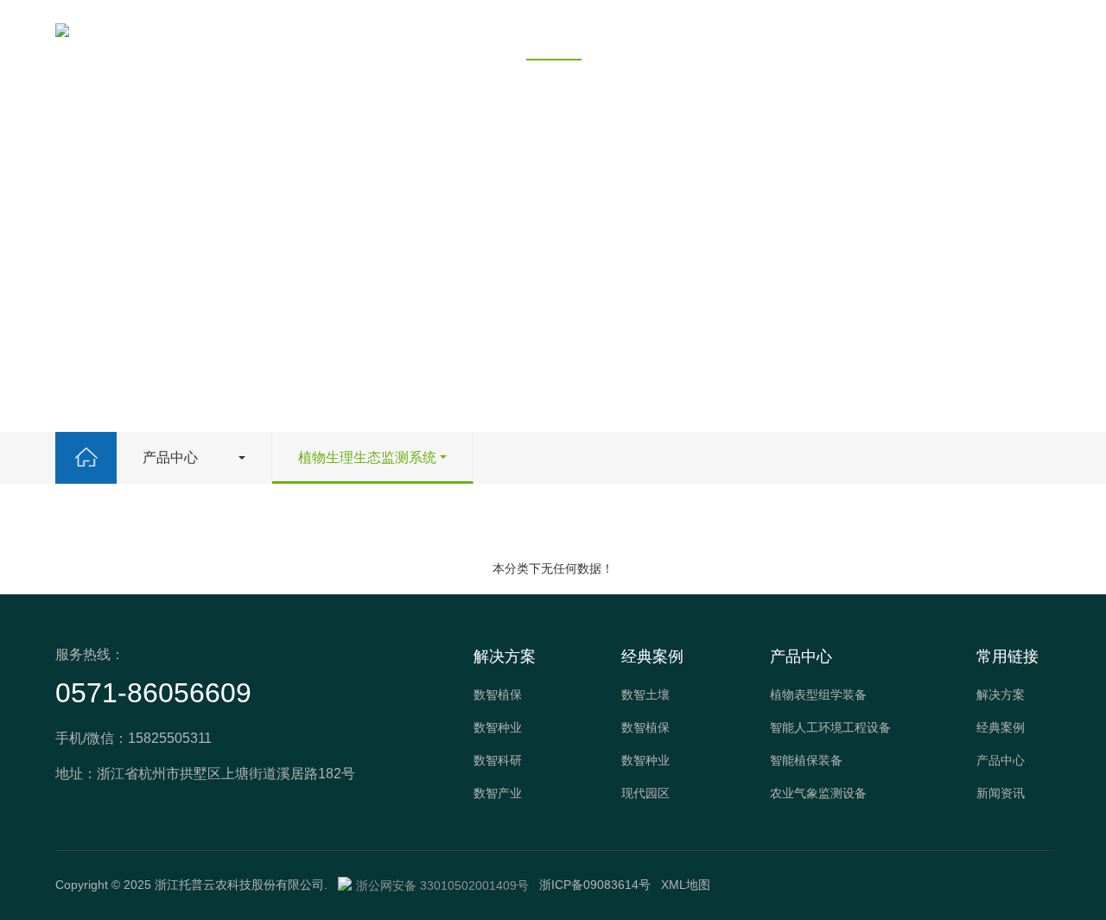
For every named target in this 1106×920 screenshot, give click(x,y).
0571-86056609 (153, 692)
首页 (277, 29)
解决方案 (360, 29)
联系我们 (747, 29)
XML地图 (685, 884)
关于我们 (844, 29)
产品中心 (554, 29)
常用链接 (1007, 656)
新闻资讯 (650, 29)
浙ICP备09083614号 (595, 884)
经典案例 (457, 29)
